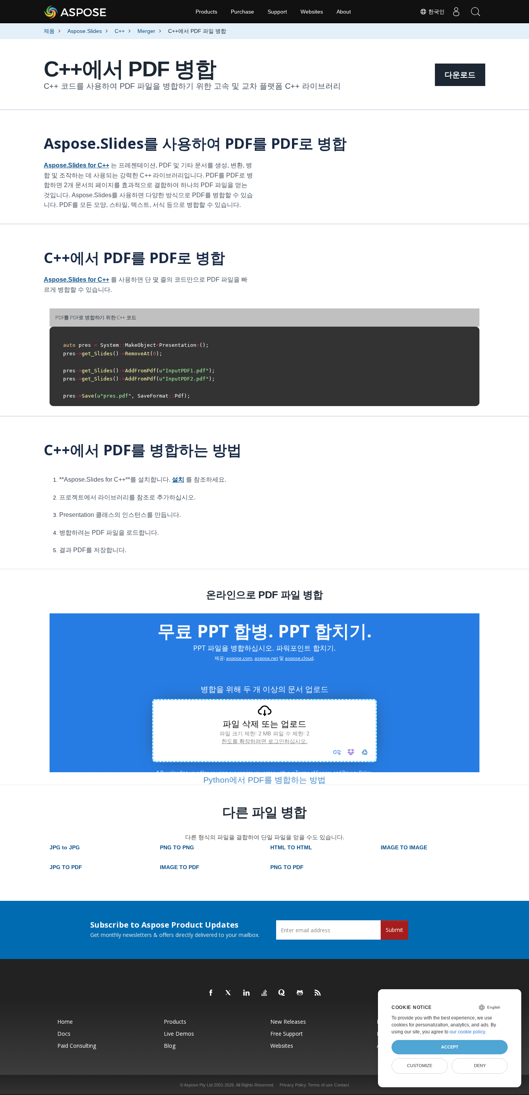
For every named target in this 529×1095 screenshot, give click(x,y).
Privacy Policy (293, 1085)
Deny (480, 1065)
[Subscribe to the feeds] (318, 993)
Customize (419, 1065)
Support (277, 12)
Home (65, 1021)
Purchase (242, 12)
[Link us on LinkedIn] (247, 993)
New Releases (288, 1021)
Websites (312, 12)
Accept (450, 1047)
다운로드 (460, 75)
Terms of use (320, 1085)
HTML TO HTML (291, 847)
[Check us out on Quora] (282, 993)
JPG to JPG (65, 847)
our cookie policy (467, 1032)
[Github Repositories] (300, 993)
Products (206, 12)
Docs (63, 1033)
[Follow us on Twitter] (229, 993)
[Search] (475, 11)
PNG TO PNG (177, 847)
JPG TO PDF (66, 867)
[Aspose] (76, 11)
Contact (341, 1085)
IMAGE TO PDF (179, 867)
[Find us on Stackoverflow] (264, 993)
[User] (456, 11)
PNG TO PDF (287, 867)
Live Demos (179, 1033)
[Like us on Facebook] (211, 993)
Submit (394, 929)
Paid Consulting (76, 1045)
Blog (169, 1045)
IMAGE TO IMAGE (404, 847)
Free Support (286, 1033)
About (344, 12)
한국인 (436, 12)
